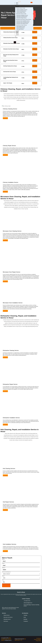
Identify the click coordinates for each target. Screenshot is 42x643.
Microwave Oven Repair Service (22, 23)
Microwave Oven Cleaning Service (22, 22)
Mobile (3, 567)
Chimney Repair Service (20, 12)
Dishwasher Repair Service (21, 17)
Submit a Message (6, 584)
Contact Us (17, 35)
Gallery (17, 32)
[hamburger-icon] (19, 1)
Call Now (34, 37)
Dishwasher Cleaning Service (21, 16)
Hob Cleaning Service (20, 27)
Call (31, 2)
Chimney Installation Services (21, 9)
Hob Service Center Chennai (21, 25)
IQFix (10, 637)
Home (17, 2)
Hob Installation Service (20, 26)
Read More (5, 118)
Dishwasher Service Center (21, 13)
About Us (16, 5)
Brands (17, 33)
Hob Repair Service (20, 29)
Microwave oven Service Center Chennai (23, 19)
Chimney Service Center (20, 8)
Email (3, 563)
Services (17, 6)
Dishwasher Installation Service (22, 15)
